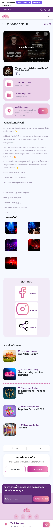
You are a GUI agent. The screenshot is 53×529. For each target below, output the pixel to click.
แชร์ (46, 23)
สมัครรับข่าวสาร (41, 499)
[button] (46, 34)
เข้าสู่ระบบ (38, 469)
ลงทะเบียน (15, 469)
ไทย (7, 9)
